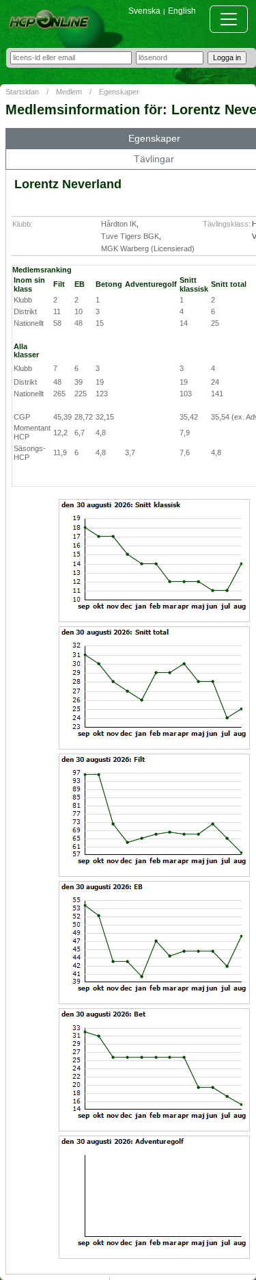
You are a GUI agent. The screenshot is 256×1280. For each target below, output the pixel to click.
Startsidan (22, 92)
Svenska (144, 11)
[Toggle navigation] (229, 19)
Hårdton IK (119, 224)
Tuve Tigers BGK (130, 236)
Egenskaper (119, 92)
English (182, 11)
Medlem (69, 92)
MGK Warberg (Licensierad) (148, 248)
